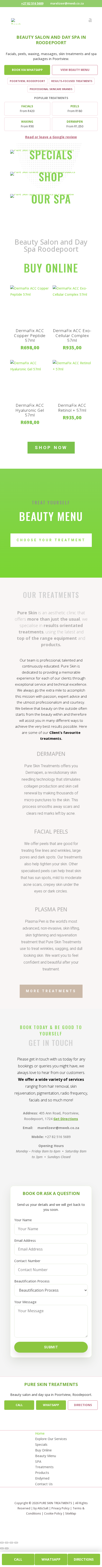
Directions (83, 1405)
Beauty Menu (45, 1456)
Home (40, 1433)
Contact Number (27, 1261)
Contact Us (44, 1484)
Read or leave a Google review (51, 137)
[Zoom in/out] (2, 1542)
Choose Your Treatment (51, 540)
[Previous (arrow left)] (2, 1548)
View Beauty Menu (74, 70)
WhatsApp (51, 1405)
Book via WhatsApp (27, 70)
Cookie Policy (53, 1513)
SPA (38, 1461)
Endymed (42, 1478)
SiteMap (70, 1513)
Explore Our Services (51, 1439)
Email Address (25, 1240)
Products (42, 1472)
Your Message (25, 1302)
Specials (41, 1444)
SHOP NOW (51, 447)
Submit (51, 1347)
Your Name (23, 1220)
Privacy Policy (60, 1508)
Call (19, 1405)
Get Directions (65, 1119)
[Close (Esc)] (16, 1542)
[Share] (11, 1542)
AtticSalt (42, 1508)
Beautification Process (32, 1281)
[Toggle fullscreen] (7, 1542)
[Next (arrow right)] (7, 1548)
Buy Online (43, 1450)
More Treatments (51, 991)
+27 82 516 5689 (32, 3)
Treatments (44, 1467)
